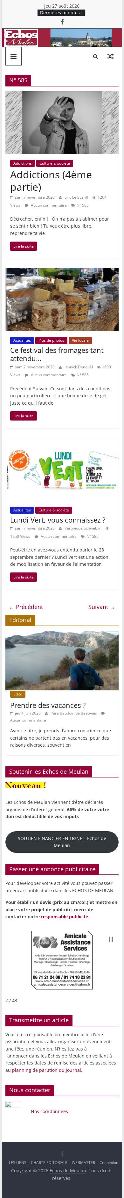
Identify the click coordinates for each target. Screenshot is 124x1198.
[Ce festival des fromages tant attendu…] (62, 272)
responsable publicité (64, 917)
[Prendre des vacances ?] (62, 634)
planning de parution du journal (46, 1070)
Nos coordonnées (50, 1111)
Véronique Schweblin (83, 528)
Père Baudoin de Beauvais (74, 713)
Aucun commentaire (48, 205)
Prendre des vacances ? (48, 705)
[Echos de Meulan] (62, 32)
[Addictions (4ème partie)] (62, 95)
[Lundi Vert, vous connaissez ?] (62, 441)
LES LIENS (17, 1162)
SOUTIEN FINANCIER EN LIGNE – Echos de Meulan (62, 841)
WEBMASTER (83, 1162)
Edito (17, 694)
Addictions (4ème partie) (51, 180)
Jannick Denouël (79, 367)
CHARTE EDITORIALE (49, 1162)
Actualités (22, 340)
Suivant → (101, 607)
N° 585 (83, 205)
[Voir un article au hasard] (111, 56)
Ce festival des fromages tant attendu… (57, 354)
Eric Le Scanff (77, 197)
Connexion (109, 1162)
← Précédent (26, 607)
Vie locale (80, 340)
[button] (111, 939)
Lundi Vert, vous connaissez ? (58, 519)
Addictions (22, 163)
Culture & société (54, 163)
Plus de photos (51, 340)
